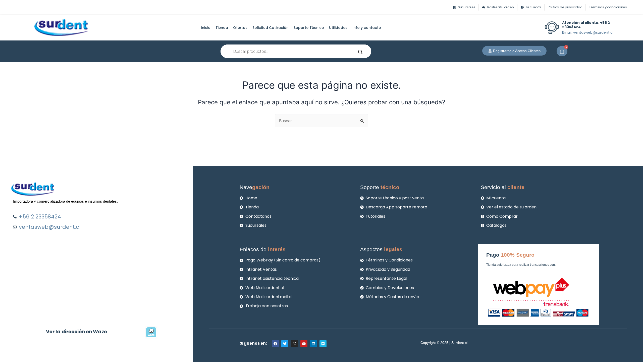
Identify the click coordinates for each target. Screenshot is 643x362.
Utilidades (338, 27)
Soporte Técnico (309, 27)
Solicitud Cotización (270, 27)
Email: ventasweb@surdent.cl (587, 32)
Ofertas (240, 27)
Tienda (222, 27)
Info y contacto (366, 27)
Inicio (205, 27)
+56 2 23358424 (586, 24)
